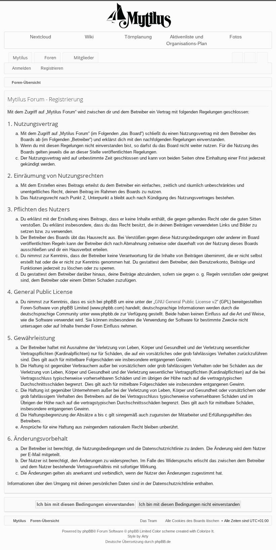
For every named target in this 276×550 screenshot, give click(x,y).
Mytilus (20, 58)
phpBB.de (163, 542)
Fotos (236, 36)
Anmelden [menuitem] (251, 59)
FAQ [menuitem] (240, 59)
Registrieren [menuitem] (264, 59)
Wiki (89, 36)
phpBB (87, 531)
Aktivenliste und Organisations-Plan (186, 40)
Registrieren (52, 68)
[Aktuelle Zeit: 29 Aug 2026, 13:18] (265, 82)
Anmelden (21, 68)
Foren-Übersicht (44, 521)
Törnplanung (138, 36)
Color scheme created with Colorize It (182, 531)
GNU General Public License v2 (186, 301)
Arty (145, 536)
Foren (50, 58)
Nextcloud (40, 36)
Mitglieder (84, 58)
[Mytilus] (138, 14)
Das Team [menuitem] (148, 521)
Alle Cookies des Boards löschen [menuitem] (192, 521)
